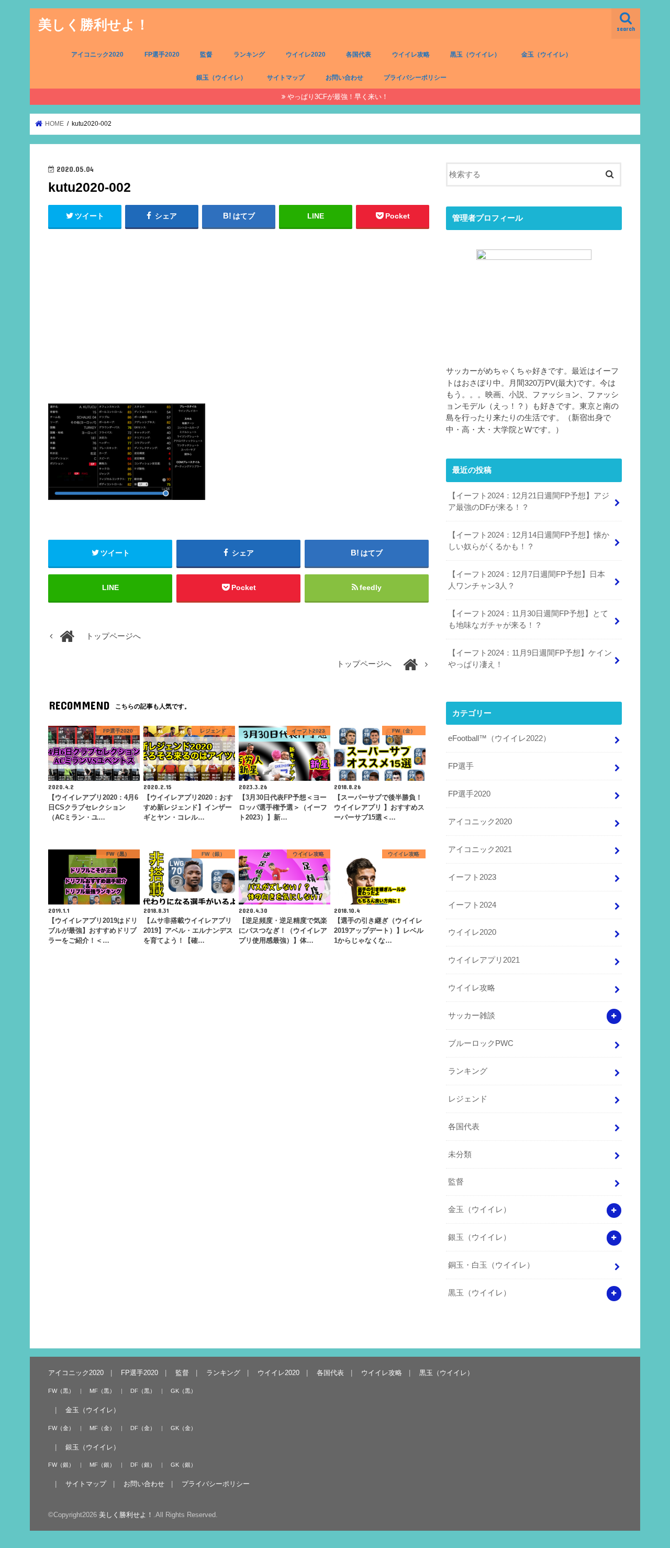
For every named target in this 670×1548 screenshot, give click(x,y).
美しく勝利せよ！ (93, 24)
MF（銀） (102, 1465)
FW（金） (61, 1427)
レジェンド (467, 1099)
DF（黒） (142, 1390)
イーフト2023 (472, 877)
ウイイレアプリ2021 (484, 960)
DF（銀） (142, 1465)
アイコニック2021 (480, 849)
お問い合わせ (344, 77)
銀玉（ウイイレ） (221, 77)
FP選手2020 (162, 54)
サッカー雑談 (471, 1015)
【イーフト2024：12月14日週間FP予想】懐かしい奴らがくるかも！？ (528, 541)
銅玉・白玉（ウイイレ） (491, 1265)
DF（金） (142, 1427)
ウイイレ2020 (306, 54)
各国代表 (358, 54)
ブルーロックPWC (480, 1043)
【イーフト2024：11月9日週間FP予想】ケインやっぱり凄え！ (530, 659)
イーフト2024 (472, 905)
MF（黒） (102, 1390)
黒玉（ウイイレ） (475, 54)
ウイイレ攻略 (411, 54)
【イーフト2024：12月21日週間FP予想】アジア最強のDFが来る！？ (528, 501)
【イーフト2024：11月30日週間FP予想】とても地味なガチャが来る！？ (528, 619)
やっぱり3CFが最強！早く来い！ (337, 97)
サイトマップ (286, 77)
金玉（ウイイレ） (546, 54)
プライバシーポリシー (415, 77)
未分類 (460, 1154)
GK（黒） (183, 1390)
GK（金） (183, 1427)
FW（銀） (61, 1465)
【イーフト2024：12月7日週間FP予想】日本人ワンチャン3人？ (526, 580)
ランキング (249, 54)
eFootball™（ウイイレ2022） (499, 738)
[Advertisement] (238, 314)
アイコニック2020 (97, 54)
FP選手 (461, 766)
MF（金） (102, 1427)
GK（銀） (183, 1465)
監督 (206, 54)
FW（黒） (61, 1390)
